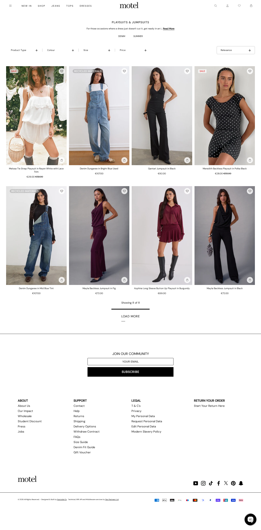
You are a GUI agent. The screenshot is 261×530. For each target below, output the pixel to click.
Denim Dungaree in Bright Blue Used (99, 168)
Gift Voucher (82, 452)
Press (21, 426)
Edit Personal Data (143, 426)
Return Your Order (209, 401)
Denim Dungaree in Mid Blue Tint (36, 288)
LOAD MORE (130, 316)
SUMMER (138, 36)
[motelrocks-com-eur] (129, 5)
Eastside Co (62, 499)
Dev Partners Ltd (112, 499)
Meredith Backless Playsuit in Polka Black (225, 168)
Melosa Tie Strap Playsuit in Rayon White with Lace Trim (36, 170)
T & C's (136, 406)
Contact (79, 406)
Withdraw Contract (87, 431)
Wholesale (25, 416)
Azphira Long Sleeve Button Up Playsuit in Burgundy (162, 288)
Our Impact (25, 411)
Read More (168, 28)
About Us (24, 406)
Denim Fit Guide (84, 447)
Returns (79, 416)
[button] (62, 71)
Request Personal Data (146, 421)
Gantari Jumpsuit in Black (162, 168)
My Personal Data (143, 416)
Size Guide (81, 442)
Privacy (136, 411)
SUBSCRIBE (130, 372)
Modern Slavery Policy (146, 431)
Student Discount (30, 421)
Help (76, 411)
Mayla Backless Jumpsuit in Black (225, 288)
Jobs (21, 431)
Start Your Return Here (209, 406)
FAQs (77, 437)
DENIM (121, 36)
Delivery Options (85, 426)
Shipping (79, 421)
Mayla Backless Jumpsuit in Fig (99, 288)
